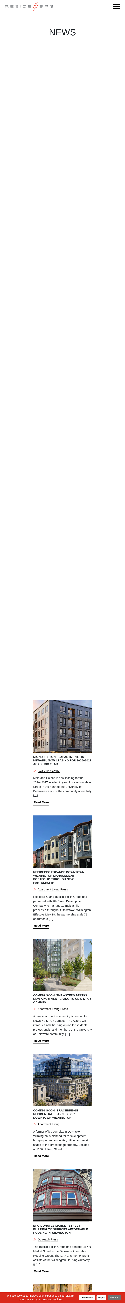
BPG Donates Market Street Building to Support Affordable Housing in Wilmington (60, 1229)
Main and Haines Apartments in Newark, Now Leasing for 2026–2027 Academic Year (62, 760)
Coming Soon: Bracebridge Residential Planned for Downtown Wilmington (55, 1114)
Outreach (44, 1239)
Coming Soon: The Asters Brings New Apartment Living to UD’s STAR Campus (62, 999)
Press (64, 889)
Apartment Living (49, 770)
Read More (41, 802)
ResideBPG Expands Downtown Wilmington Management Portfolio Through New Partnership (58, 877)
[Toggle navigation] (117, 6)
